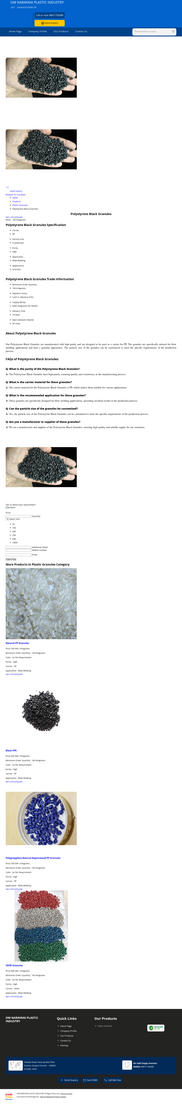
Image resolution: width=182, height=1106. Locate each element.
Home (15, 197)
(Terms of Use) (66, 1093)
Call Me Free (114, 1080)
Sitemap (64, 1045)
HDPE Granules (14, 965)
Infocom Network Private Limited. (53, 1096)
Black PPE (11, 750)
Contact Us (81, 31)
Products (16, 201)
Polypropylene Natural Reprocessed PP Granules (33, 858)
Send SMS (92, 1080)
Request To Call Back (15, 194)
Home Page (15, 31)
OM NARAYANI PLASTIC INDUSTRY (37, 4)
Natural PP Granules (17, 643)
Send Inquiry (51, 22)
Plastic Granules (20, 205)
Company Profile (37, 31)
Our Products (61, 31)
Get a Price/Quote (14, 217)
